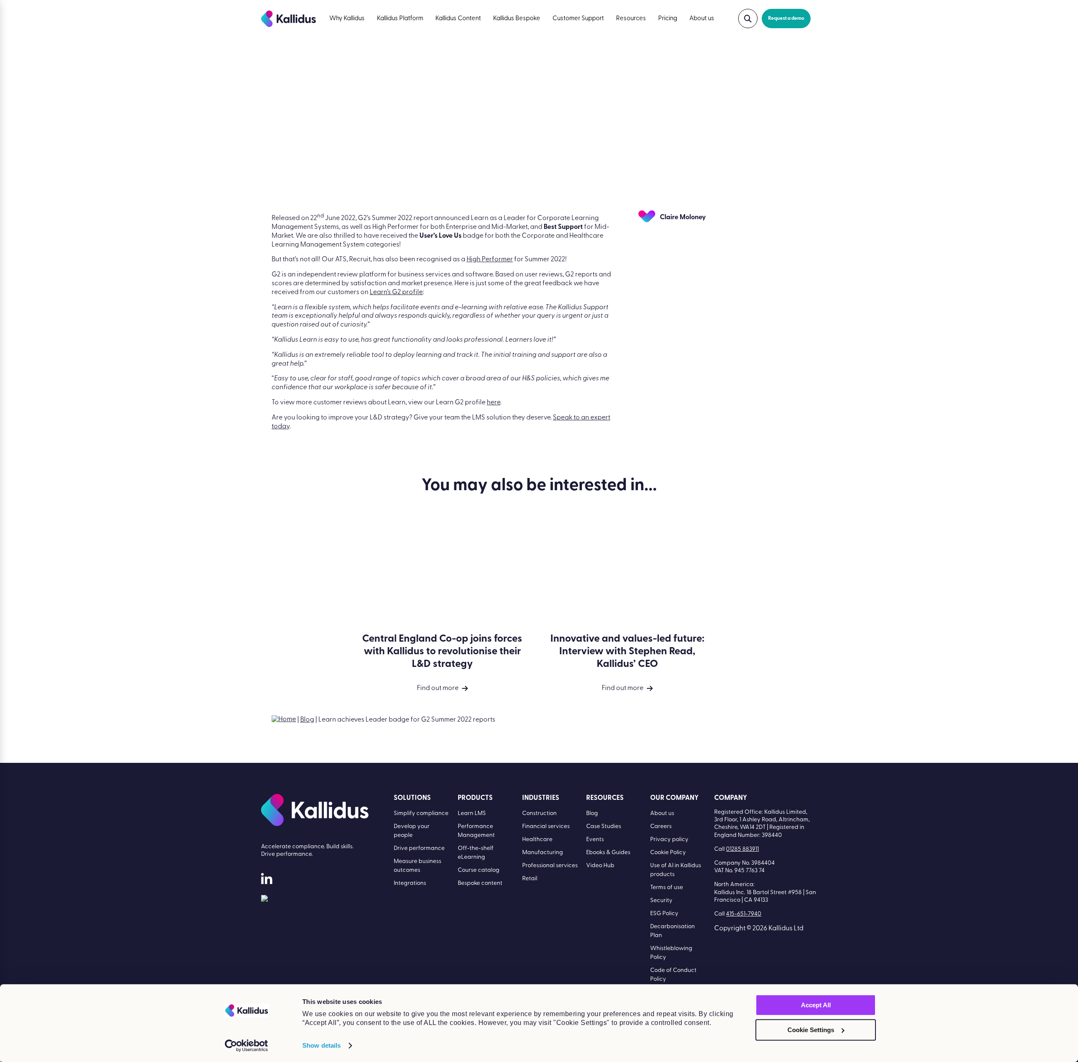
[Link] (264, 900)
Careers (661, 826)
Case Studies (603, 826)
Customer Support (578, 19)
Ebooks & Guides (608, 853)
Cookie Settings (810, 1029)
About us (701, 19)
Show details (321, 1045)
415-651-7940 (743, 914)
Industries (540, 798)
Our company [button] (674, 798)
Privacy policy (669, 839)
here (493, 402)
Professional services (550, 866)
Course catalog (478, 870)
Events (595, 839)
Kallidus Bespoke (516, 19)
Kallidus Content (458, 19)
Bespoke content (480, 883)
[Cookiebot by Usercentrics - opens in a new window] (246, 1045)
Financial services (546, 826)
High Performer (490, 259)
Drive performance (419, 848)
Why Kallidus (347, 19)
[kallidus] (266, 880)
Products (475, 798)
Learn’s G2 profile (396, 292)
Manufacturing (542, 853)
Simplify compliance (421, 813)
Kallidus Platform (400, 19)
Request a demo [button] (786, 18)
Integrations (410, 883)
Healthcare (537, 839)
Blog (307, 720)
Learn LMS (472, 813)
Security (661, 900)
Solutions (412, 798)
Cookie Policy (668, 853)
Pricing (667, 19)
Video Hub (600, 866)
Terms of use (666, 887)
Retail (529, 879)
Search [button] (748, 18)
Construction (539, 813)
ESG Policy (664, 914)
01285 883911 (742, 849)
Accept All (816, 1005)
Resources (631, 19)
